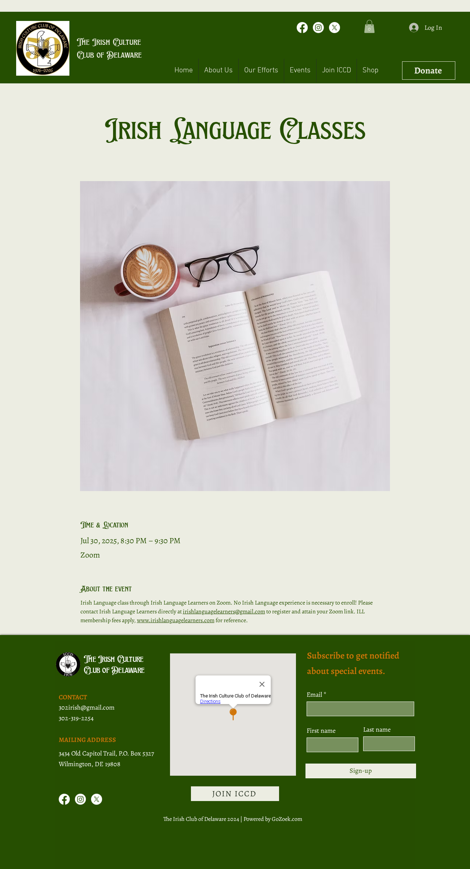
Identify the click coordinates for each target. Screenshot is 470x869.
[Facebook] (302, 27)
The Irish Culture (109, 41)
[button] (369, 26)
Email (315, 694)
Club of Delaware (109, 54)
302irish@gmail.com (87, 707)
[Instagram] (318, 27)
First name (321, 730)
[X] (334, 27)
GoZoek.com (287, 819)
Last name (377, 729)
